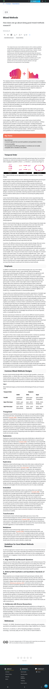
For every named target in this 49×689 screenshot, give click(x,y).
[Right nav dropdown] (28, 1)
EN (26, 35)
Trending (23, 680)
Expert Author (24, 683)
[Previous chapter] (24, 687)
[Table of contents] (4, 4)
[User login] (45, 1)
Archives (7, 672)
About (6, 679)
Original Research (23, 677)
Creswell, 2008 (12, 417)
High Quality (23, 672)
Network (7, 676)
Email (39, 672)
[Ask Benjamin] (46, 686)
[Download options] (15, 34)
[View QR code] (11, 34)
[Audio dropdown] (20, 34)
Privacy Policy (8, 674)
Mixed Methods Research (9, 37)
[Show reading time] (30, 35)
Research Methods (19, 37)
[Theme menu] (42, 1)
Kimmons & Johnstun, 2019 (17, 583)
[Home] (4, 1)
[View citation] (8, 34)
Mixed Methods (15, 3)
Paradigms (8, 3)
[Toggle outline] (4, 34)
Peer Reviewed (24, 674)
